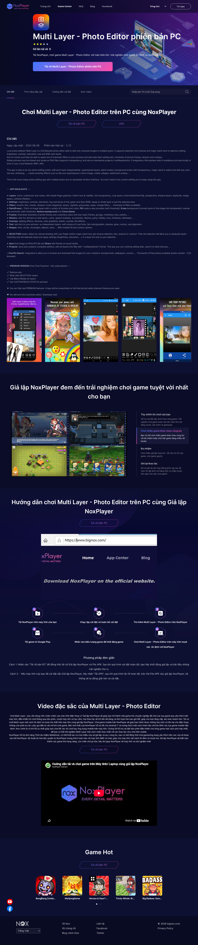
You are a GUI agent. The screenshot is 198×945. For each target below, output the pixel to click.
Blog (92, 6)
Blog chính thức (70, 932)
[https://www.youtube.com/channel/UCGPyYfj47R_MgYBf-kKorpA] (10, 902)
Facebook (107, 6)
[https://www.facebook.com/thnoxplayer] (10, 909)
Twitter (100, 932)
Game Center (65, 6)
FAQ (81, 6)
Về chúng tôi (69, 928)
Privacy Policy (165, 928)
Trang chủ (45, 6)
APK (121, 123)
